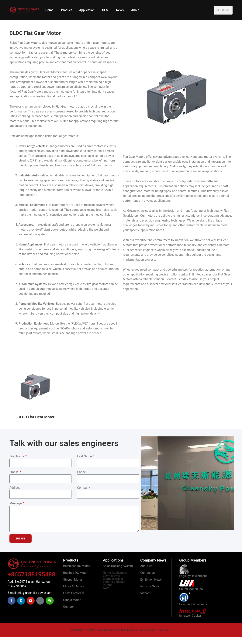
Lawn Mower (111, 576)
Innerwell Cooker (190, 615)
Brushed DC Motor (75, 573)
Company (83, 487)
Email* (14, 472)
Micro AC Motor (73, 586)
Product (66, 10)
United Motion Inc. (191, 589)
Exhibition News (151, 579)
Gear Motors (32, 43)
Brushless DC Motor (76, 566)
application (130, 186)
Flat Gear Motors (49, 72)
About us (146, 566)
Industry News (149, 586)
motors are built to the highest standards (173, 215)
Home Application (115, 573)
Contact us (147, 573)
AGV (106, 588)
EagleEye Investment (193, 576)
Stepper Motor (72, 579)
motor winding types (157, 191)
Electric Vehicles (114, 582)
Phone (81, 472)
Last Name (84, 456)
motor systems (214, 156)
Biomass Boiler (113, 579)
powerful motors (177, 269)
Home (49, 10)
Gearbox (68, 607)
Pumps (107, 585)
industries (156, 225)
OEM (105, 10)
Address (14, 487)
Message (15, 503)
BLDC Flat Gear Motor (35, 417)
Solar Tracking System (118, 566)
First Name (17, 456)
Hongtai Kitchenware (193, 604)
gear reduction (105, 111)
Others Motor (72, 600)
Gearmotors (69, 106)
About (135, 10)
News (120, 10)
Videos (144, 593)
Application (87, 10)
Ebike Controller (73, 593)
